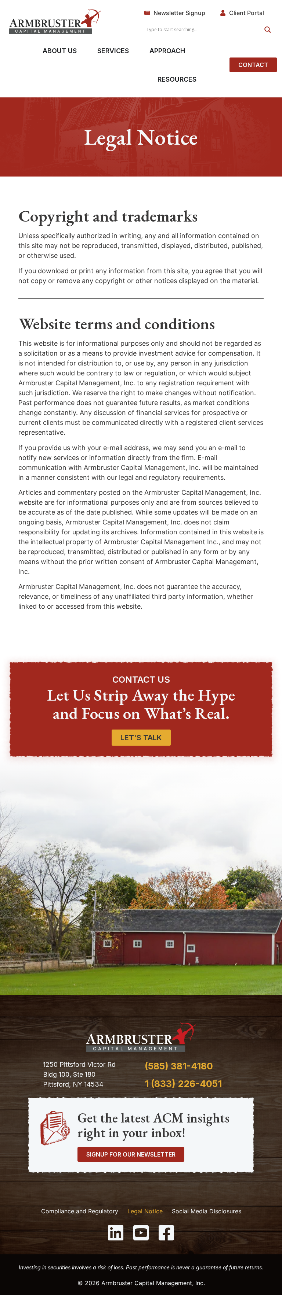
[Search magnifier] (268, 30)
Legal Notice (145, 1211)
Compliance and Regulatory (79, 1211)
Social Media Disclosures (206, 1211)
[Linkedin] (115, 1233)
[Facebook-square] (166, 1233)
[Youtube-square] (141, 1233)
